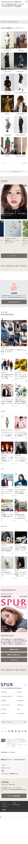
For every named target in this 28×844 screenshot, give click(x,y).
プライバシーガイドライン (7, 804)
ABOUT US (4, 803)
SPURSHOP (4, 806)
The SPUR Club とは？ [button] (14, 302)
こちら (13, 746)
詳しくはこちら (18, 6)
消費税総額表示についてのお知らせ (8, 752)
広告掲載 (14, 803)
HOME (2, 171)
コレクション (7, 171)
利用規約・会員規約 (16, 804)
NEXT (24, 163)
